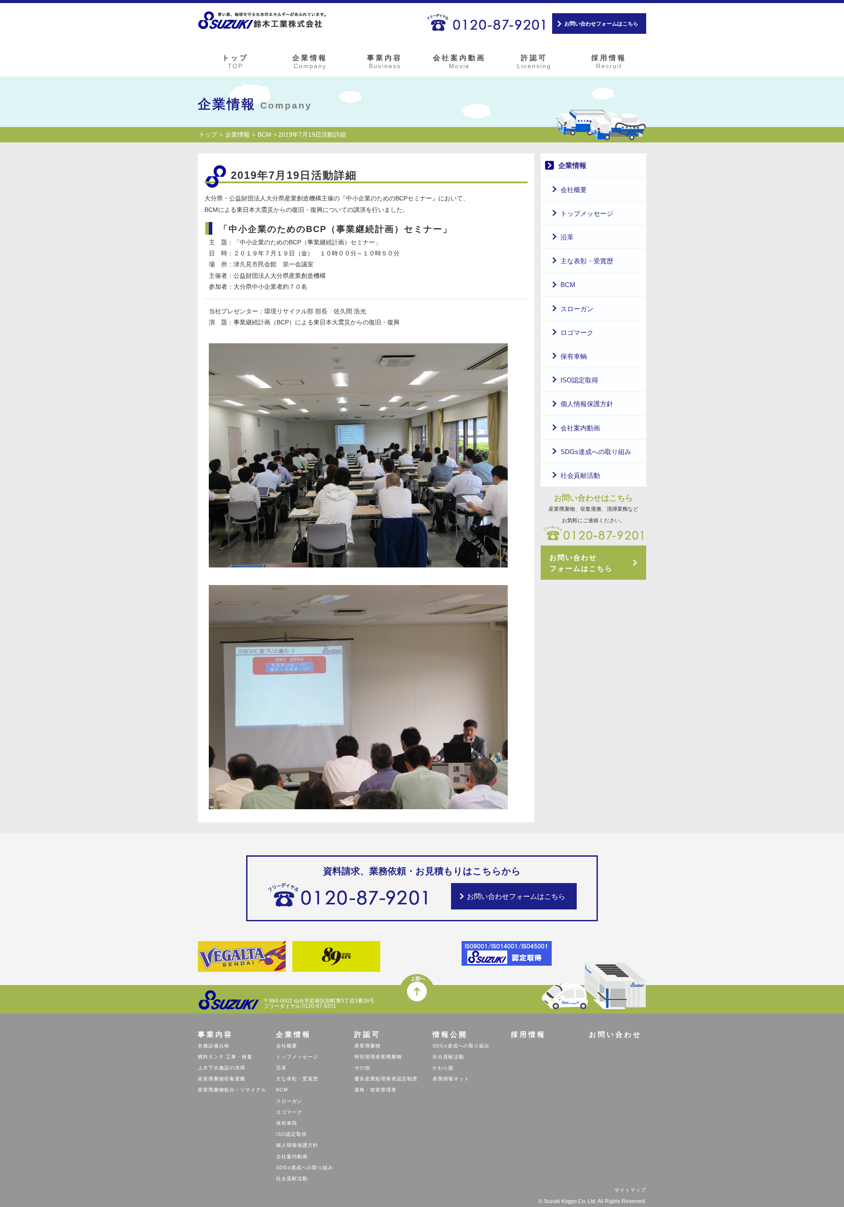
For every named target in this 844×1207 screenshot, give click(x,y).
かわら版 (443, 1067)
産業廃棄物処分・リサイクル (232, 1089)
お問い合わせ (615, 1034)
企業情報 (309, 61)
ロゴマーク (576, 332)
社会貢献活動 (580, 475)
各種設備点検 (213, 1045)
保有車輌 (573, 356)
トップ (235, 61)
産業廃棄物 (367, 1045)
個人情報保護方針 (586, 403)
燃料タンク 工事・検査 (225, 1056)
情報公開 (450, 1034)
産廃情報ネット (451, 1078)
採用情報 (608, 61)
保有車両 (286, 1123)
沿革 (567, 237)
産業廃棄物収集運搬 (221, 1078)
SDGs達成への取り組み (595, 451)
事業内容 (384, 61)
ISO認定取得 (579, 380)
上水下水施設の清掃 (221, 1067)
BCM (264, 134)
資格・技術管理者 (375, 1089)
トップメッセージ (586, 213)
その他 (362, 1067)
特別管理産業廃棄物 (378, 1056)
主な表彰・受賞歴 (586, 261)
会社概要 (573, 189)
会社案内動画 (459, 61)
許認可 (534, 61)
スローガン (576, 309)
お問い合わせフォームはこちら (601, 24)
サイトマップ (630, 1189)
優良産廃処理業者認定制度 (386, 1078)
